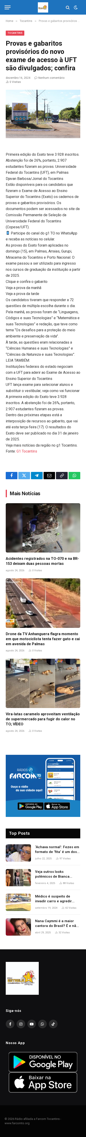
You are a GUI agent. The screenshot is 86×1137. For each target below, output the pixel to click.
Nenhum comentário (51, 77)
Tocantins (15, 33)
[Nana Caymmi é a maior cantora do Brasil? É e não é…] (18, 927)
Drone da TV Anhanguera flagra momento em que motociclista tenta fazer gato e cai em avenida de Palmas (43, 639)
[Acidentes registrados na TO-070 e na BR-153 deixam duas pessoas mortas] (43, 528)
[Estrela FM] (43, 7)
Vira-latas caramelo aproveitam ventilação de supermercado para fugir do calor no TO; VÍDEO (43, 719)
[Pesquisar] (68, 7)
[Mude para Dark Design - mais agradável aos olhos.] (75, 7)
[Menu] (8, 7)
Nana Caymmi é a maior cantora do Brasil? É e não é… (56, 926)
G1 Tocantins (27, 451)
